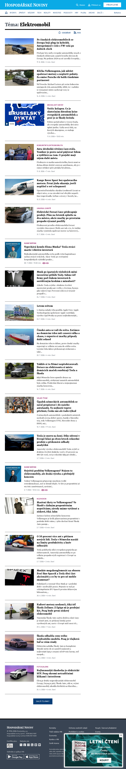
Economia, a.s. (22, 731)
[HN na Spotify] (36, 745)
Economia (53, 736)
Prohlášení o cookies (76, 732)
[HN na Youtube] (39, 745)
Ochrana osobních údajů (78, 728)
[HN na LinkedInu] (32, 745)
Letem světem (45, 306)
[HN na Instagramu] (28, 745)
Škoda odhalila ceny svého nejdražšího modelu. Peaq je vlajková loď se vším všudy (58, 639)
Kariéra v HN (54, 739)
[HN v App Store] (32, 756)
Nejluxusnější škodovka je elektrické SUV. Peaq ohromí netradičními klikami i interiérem (58, 673)
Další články (42, 701)
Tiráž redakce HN (55, 732)
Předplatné (112, 5)
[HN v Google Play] (15, 756)
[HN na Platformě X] (21, 745)
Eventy (98, 732)
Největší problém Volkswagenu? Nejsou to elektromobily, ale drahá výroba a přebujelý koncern (49, 474)
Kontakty (52, 728)
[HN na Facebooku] (25, 745)
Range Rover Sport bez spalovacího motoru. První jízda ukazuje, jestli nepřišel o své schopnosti (57, 183)
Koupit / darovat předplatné (105, 728)
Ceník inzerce (54, 743)
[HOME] (6, 13)
